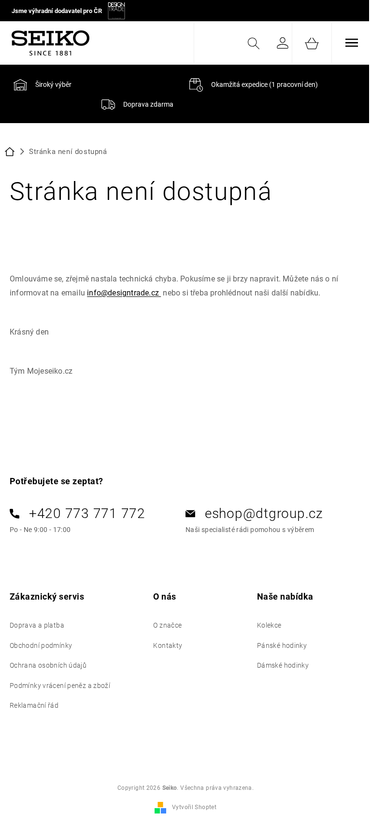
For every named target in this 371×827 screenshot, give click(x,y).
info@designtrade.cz (124, 292)
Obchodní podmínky (41, 645)
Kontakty (167, 645)
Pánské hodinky (282, 645)
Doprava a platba (37, 625)
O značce (167, 625)
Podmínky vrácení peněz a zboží (60, 685)
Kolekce (269, 625)
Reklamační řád (34, 705)
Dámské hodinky (283, 665)
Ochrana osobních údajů (48, 665)
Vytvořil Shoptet (194, 807)
